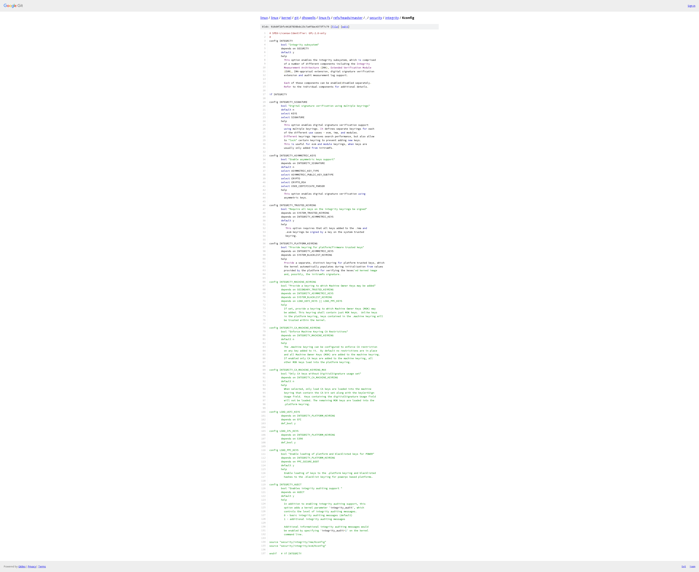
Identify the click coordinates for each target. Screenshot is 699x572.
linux (264, 17)
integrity (392, 17)
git (296, 17)
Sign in (691, 5)
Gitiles (21, 566)
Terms (42, 566)
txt (684, 566)
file (335, 26)
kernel (286, 17)
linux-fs (324, 17)
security (376, 17)
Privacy (32, 566)
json (692, 566)
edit (345, 26)
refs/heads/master (348, 17)
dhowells (309, 17)
